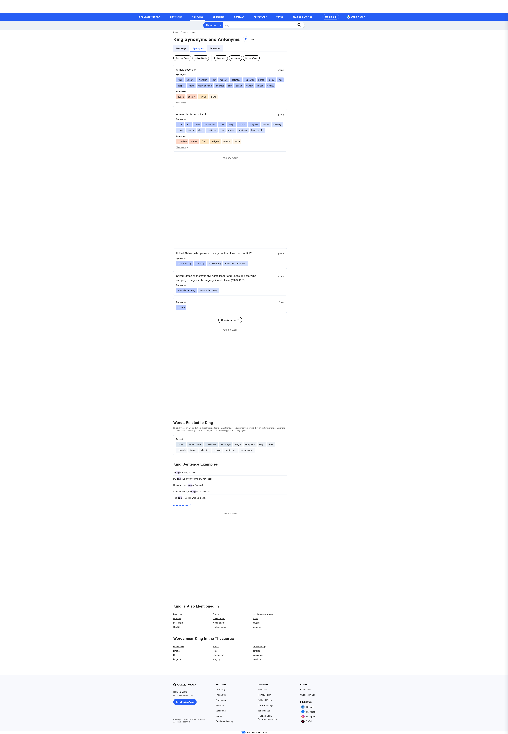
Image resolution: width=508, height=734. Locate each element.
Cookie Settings (265, 705)
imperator (249, 79)
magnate (254, 124)
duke (271, 444)
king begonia (219, 655)
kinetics (176, 650)
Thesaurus (211, 25)
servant (202, 96)
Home (175, 32)
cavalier (256, 622)
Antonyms (235, 58)
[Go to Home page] (149, 17)
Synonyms (198, 48)
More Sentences (180, 505)
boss (222, 124)
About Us (262, 689)
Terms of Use (264, 710)
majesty (223, 79)
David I (176, 626)
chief (180, 124)
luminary (243, 130)
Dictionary (220, 689)
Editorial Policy (265, 700)
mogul (272, 79)
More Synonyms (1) (230, 320)
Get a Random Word (185, 702)
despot (181, 85)
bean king (178, 614)
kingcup (216, 659)
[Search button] (301, 25)
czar (214, 79)
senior (191, 130)
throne (193, 450)
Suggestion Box (307, 694)
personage (226, 444)
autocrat (220, 85)
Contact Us (305, 689)
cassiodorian (219, 618)
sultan (239, 85)
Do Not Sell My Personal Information (267, 717)
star (222, 130)
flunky (205, 141)
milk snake (178, 622)
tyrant (191, 85)
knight (238, 444)
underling (182, 141)
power (181, 130)
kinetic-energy (259, 646)
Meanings (181, 48)
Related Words (251, 58)
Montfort (177, 618)
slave (213, 96)
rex (280, 79)
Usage (219, 715)
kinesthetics (178, 646)
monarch (203, 79)
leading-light (257, 130)
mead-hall (257, 626)
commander (209, 124)
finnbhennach (219, 626)
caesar (249, 85)
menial (194, 141)
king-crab (177, 659)
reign (261, 444)
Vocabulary (221, 710)
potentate (236, 79)
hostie (255, 618)
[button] (331, 17)
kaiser (260, 85)
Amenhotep (219, 622)
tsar (230, 85)
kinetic (216, 646)
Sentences (215, 48)
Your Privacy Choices (257, 732)
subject (191, 96)
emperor (190, 79)
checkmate (211, 444)
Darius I (216, 614)
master (265, 124)
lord (188, 124)
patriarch (212, 130)
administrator (195, 444)
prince (261, 79)
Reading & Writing (224, 721)
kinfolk (216, 650)
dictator (181, 444)
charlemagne (247, 450)
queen (181, 96)
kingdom (257, 659)
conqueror (250, 444)
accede (181, 307)
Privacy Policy (264, 694)
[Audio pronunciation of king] (245, 39)
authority (277, 124)
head (197, 124)
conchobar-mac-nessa (263, 614)
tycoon (242, 124)
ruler (180, 79)
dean (200, 130)
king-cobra (258, 655)
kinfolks (256, 650)
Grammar (220, 705)
